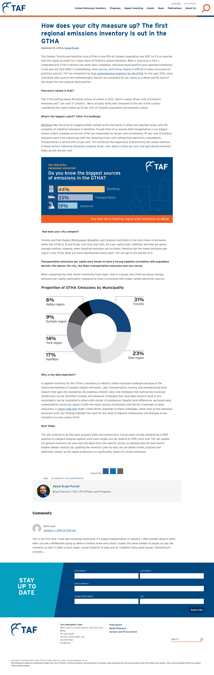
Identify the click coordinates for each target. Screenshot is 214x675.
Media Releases (117, 628)
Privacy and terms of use (77, 660)
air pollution (58, 478)
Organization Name (84, 596)
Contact (63, 660)
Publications (115, 624)
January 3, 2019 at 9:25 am (59, 530)
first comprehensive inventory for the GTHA (117, 73)
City (142, 596)
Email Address (82, 583)
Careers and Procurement (123, 631)
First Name (81, 571)
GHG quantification (74, 478)
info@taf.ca (65, 643)
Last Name (146, 571)
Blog (46, 478)
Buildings (46, 125)
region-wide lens (67, 408)
